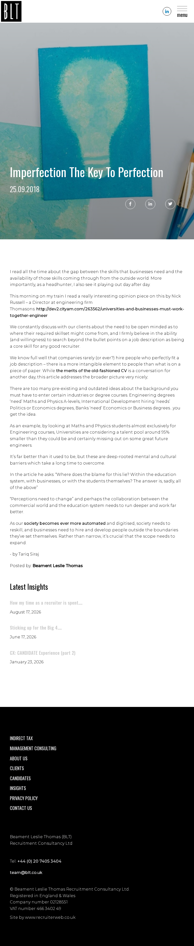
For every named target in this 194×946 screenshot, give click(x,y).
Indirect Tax (21, 738)
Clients (17, 768)
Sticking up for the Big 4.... (36, 627)
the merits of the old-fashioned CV (91, 370)
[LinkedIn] (167, 11)
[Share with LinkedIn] (150, 204)
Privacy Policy (24, 798)
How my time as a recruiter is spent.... (46, 602)
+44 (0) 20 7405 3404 (39, 861)
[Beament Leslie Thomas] (11, 11)
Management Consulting (33, 748)
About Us (19, 758)
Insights (18, 788)
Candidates (20, 778)
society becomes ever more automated (65, 523)
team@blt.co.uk (26, 872)
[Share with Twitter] (170, 204)
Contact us (21, 808)
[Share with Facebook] (130, 204)
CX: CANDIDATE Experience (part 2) (43, 652)
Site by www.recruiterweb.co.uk (43, 917)
